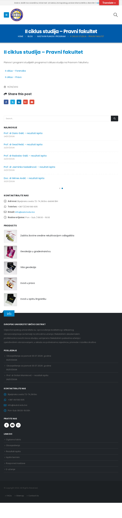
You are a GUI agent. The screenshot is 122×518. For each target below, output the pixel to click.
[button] (6, 15)
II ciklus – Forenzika (15, 70)
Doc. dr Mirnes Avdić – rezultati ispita (24, 178)
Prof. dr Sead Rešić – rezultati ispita (23, 144)
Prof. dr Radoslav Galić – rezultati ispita (25, 155)
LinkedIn (19, 102)
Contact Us (33, 495)
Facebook (6, 102)
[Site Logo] (16, 15)
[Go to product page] (10, 236)
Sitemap (20, 495)
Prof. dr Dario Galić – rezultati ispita (23, 133)
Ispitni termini (13, 457)
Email (32, 102)
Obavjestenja (13, 445)
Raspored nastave (15, 463)
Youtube (12, 425)
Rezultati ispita (13, 451)
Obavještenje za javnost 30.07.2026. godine (29, 356)
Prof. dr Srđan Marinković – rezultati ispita (27, 375)
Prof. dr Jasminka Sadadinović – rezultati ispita (29, 167)
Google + (25, 102)
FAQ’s (9, 495)
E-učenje (10, 469)
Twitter (12, 102)
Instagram (18, 425)
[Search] (114, 118)
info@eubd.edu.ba (25, 212)
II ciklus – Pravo (13, 77)
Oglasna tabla (13, 439)
